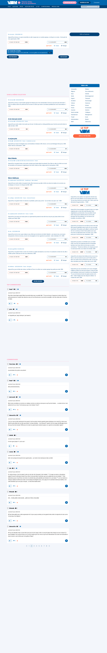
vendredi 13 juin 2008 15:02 (14, 419)
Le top (37, 6)
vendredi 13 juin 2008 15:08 (14, 495)
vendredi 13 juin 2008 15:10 (14, 512)
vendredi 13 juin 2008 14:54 (14, 313)
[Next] (27, 546)
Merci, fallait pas (13, 178)
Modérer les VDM (84, 2)
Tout (9, 6)
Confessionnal (45, 6)
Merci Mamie (12, 158)
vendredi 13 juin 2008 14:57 (14, 293)
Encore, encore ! (38, 281)
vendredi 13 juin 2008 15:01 (14, 400)
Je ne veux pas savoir (15, 119)
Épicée (21, 6)
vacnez (11, 452)
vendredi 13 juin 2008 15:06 (14, 455)
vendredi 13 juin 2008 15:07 (14, 472)
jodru (10, 309)
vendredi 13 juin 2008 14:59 (14, 367)
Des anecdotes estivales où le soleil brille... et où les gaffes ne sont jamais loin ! (29, 51)
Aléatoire (15, 6)
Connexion (97, 2)
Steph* (11, 289)
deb (10, 468)
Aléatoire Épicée (29, 6)
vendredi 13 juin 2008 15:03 (14, 439)
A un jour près (12, 138)
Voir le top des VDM (84, 136)
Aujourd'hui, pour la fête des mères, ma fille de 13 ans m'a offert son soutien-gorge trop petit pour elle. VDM (35, 269)
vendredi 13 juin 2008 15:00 (14, 384)
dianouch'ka (12, 415)
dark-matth (12, 397)
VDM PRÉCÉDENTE (13, 57)
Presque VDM (55, 6)
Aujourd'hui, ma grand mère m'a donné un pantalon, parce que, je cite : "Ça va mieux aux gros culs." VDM (35, 200)
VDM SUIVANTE (63, 57)
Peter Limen (12, 364)
